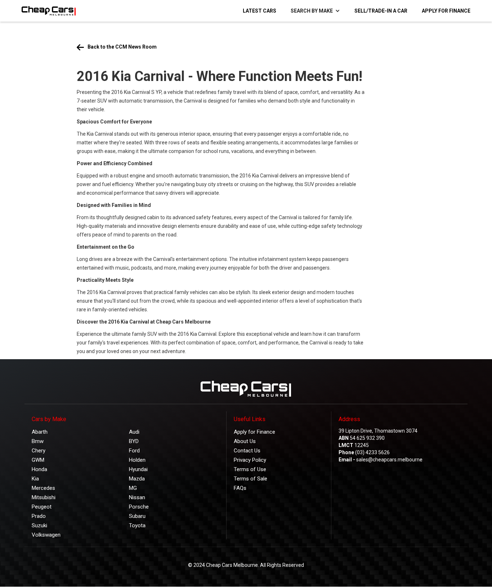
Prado (39, 516)
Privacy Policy (250, 460)
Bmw (38, 441)
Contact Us (247, 450)
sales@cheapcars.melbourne (389, 459)
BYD (134, 441)
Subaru (137, 516)
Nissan (137, 497)
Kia (35, 478)
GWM (38, 460)
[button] (315, 11)
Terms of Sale (250, 478)
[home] (45, 10)
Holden (137, 460)
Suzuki (39, 525)
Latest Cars (259, 11)
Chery (38, 450)
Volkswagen (46, 535)
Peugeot (42, 507)
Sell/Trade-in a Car (380, 11)
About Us (245, 441)
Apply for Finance (446, 11)
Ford (134, 450)
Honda (39, 469)
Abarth (40, 432)
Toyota (137, 525)
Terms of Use (250, 469)
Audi (134, 432)
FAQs (240, 488)
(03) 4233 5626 (372, 452)
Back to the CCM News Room (122, 47)
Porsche (139, 507)
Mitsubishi (43, 497)
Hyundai (138, 469)
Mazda (137, 478)
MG (133, 488)
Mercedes (43, 488)
